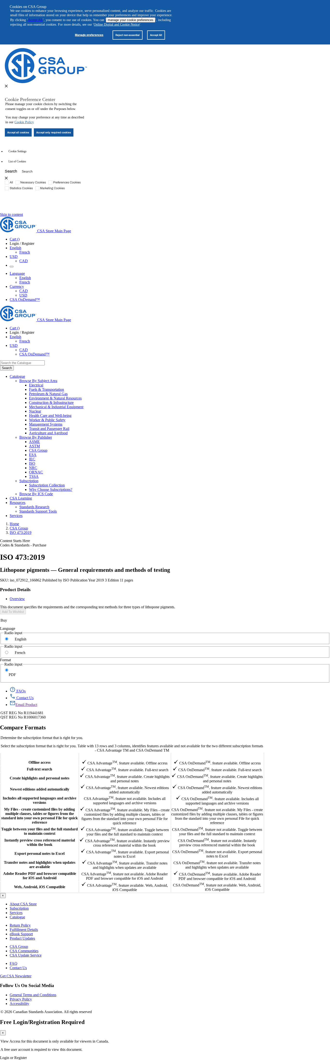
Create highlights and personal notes (39, 778)
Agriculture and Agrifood (48, 433)
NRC (33, 468)
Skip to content (11, 214)
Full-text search (39, 769)
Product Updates (22, 938)
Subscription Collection (47, 485)
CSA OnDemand (217, 755)
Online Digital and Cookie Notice (117, 24)
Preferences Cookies (67, 182)
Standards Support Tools (38, 511)
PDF (12, 675)
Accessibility (19, 1004)
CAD (23, 261)
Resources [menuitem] (17, 503)
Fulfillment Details (24, 930)
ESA (32, 455)
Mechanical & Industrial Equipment (56, 407)
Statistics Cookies (21, 188)
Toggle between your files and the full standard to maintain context (39, 831)
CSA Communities (24, 951)
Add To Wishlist (13, 612)
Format (5, 660)
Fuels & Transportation (46, 389)
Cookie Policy (24, 122)
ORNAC (36, 472)
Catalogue (17, 917)
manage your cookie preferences (130, 20)
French (24, 252)
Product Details (15, 589)
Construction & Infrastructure (51, 402)
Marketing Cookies (52, 188)
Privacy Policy (21, 999)
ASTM (34, 446)
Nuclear (35, 411)
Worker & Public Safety (47, 420)
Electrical (36, 385)
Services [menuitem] (16, 516)
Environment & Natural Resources (55, 398)
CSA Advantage (124, 755)
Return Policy (20, 925)
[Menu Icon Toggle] (12, 266)
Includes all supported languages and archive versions (39, 800)
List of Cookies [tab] (17, 161)
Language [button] (17, 273)
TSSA (34, 476)
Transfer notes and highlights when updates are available (39, 864)
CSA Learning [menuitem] (21, 498)
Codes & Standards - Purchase (23, 545)
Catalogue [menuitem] (17, 376)
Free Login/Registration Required (42, 1022)
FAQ (13, 963)
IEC (32, 459)
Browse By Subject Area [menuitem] (38, 381)
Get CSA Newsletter (15, 976)
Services (16, 913)
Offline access (39, 762)
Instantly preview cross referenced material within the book (39, 842)
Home (14, 524)
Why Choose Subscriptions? (50, 489)
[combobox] (22, 362)
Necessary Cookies (33, 182)
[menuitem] (179, 385)
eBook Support (21, 934)
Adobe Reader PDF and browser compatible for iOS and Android (39, 875)
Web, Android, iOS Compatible (39, 887)
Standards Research (34, 507)
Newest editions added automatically (39, 789)
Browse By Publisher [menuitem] (35, 437)
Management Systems (45, 424)
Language (7, 628)
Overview (17, 599)
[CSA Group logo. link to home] (46, 82)
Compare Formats (23, 727)
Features (39, 756)
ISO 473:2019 (20, 532)
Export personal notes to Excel (39, 853)
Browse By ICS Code (36, 494)
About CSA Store (23, 904)
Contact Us (18, 968)
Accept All (35, 20)
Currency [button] (17, 286)
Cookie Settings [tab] (17, 151)
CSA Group (38, 450)
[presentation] (6, 86)
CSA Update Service (26, 955)
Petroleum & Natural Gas (48, 394)
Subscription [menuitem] (28, 481)
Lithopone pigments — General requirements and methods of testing (85, 570)
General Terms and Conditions (33, 995)
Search (11, 171)
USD (14, 256)
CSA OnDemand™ (25, 300)
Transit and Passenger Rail (49, 429)
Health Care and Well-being (50, 416)
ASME (34, 442)
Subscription (19, 908)
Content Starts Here (15, 541)
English (25, 278)
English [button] (15, 248)
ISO (32, 463)
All (11, 182)
